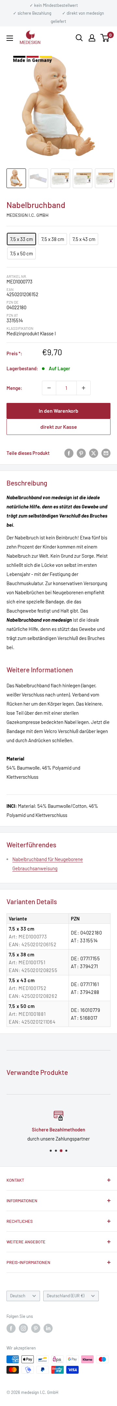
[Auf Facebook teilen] (68, 453)
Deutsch (17, 1295)
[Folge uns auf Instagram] (23, 1328)
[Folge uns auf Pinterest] (35, 1328)
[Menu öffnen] (9, 38)
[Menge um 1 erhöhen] (83, 388)
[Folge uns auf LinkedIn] (48, 1328)
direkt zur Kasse (58, 426)
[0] (105, 38)
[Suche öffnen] (79, 37)
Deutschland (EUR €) (65, 1295)
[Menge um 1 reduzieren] (49, 388)
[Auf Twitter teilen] (93, 453)
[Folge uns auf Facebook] (11, 1328)
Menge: (14, 388)
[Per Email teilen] (105, 453)
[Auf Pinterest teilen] (81, 453)
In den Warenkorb (58, 410)
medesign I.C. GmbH (27, 215)
